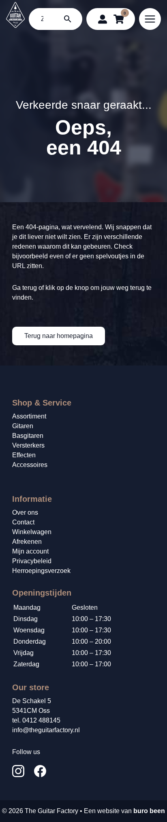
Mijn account (30, 551)
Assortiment (29, 416)
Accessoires (29, 464)
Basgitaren (27, 435)
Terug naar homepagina (58, 335)
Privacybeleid (31, 561)
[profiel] (102, 19)
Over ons (25, 512)
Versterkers (28, 445)
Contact (23, 522)
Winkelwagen (31, 531)
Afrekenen (27, 541)
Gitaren (22, 426)
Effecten (24, 455)
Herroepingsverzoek (41, 570)
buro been (149, 810)
